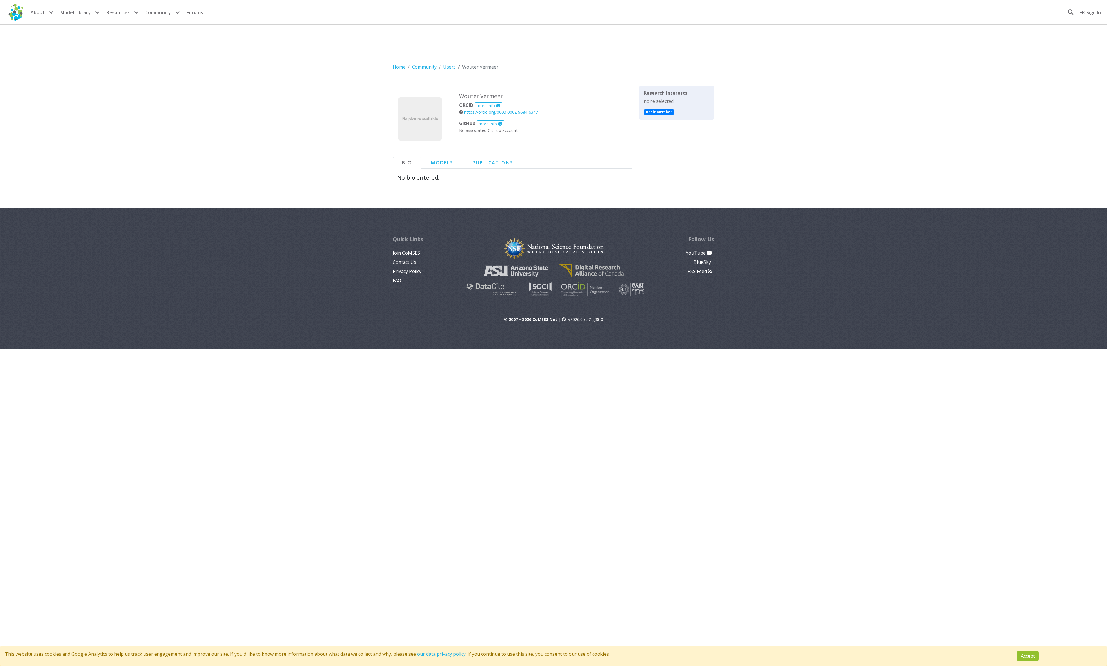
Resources (118, 12)
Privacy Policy (407, 271)
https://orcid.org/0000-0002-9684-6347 (500, 112)
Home (399, 67)
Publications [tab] (492, 163)
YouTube (696, 253)
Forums (195, 12)
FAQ (397, 280)
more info (486, 105)
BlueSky (703, 262)
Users (449, 67)
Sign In (1093, 12)
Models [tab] (442, 163)
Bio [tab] (407, 163)
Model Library (75, 12)
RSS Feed (698, 271)
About (38, 12)
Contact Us (404, 262)
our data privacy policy (441, 654)
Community (158, 12)
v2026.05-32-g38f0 (585, 319)
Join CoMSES (406, 253)
